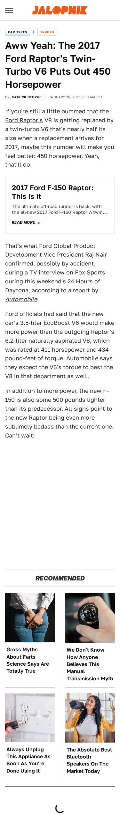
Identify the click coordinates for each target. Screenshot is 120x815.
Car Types (18, 32)
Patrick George (27, 97)
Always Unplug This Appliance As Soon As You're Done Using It (28, 760)
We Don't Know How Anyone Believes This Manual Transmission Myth (90, 664)
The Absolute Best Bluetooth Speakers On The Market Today (89, 760)
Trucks (47, 32)
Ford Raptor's (24, 120)
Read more (23, 222)
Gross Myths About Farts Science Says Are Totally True (27, 660)
